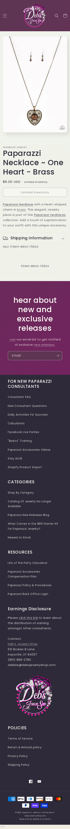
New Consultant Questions (27, 406)
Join (12, 339)
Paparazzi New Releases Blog (28, 515)
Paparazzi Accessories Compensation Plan (24, 574)
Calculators (16, 423)
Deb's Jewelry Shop (23, 644)
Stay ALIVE (15, 458)
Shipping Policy (19, 765)
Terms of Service (20, 738)
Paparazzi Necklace (18, 204)
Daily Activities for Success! (28, 415)
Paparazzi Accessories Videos (29, 450)
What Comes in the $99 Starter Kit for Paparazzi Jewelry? (33, 526)
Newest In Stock (19, 537)
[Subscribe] (57, 355)
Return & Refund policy (24, 747)
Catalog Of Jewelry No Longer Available (29, 503)
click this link (28, 618)
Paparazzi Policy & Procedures (30, 585)
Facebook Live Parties (23, 432)
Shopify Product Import (25, 467)
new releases (44, 345)
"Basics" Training (20, 441)
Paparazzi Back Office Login (28, 594)
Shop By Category (21, 493)
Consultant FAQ (19, 397)
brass (21, 209)
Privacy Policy (18, 756)
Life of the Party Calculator (28, 563)
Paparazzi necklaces (50, 215)
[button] (5, 15)
